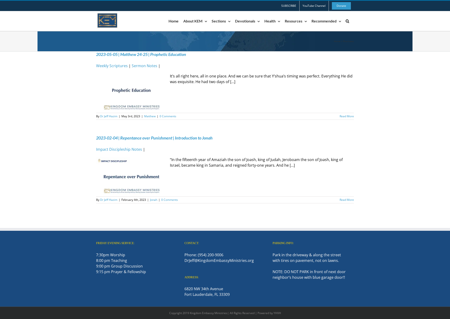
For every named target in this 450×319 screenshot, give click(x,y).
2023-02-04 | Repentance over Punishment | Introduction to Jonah (154, 137)
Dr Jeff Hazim (108, 116)
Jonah (153, 200)
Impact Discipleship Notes (119, 149)
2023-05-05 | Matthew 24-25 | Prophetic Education (141, 54)
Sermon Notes (144, 65)
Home (337, 41)
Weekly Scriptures (112, 65)
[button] (347, 21)
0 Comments (168, 116)
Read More (347, 116)
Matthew (150, 116)
